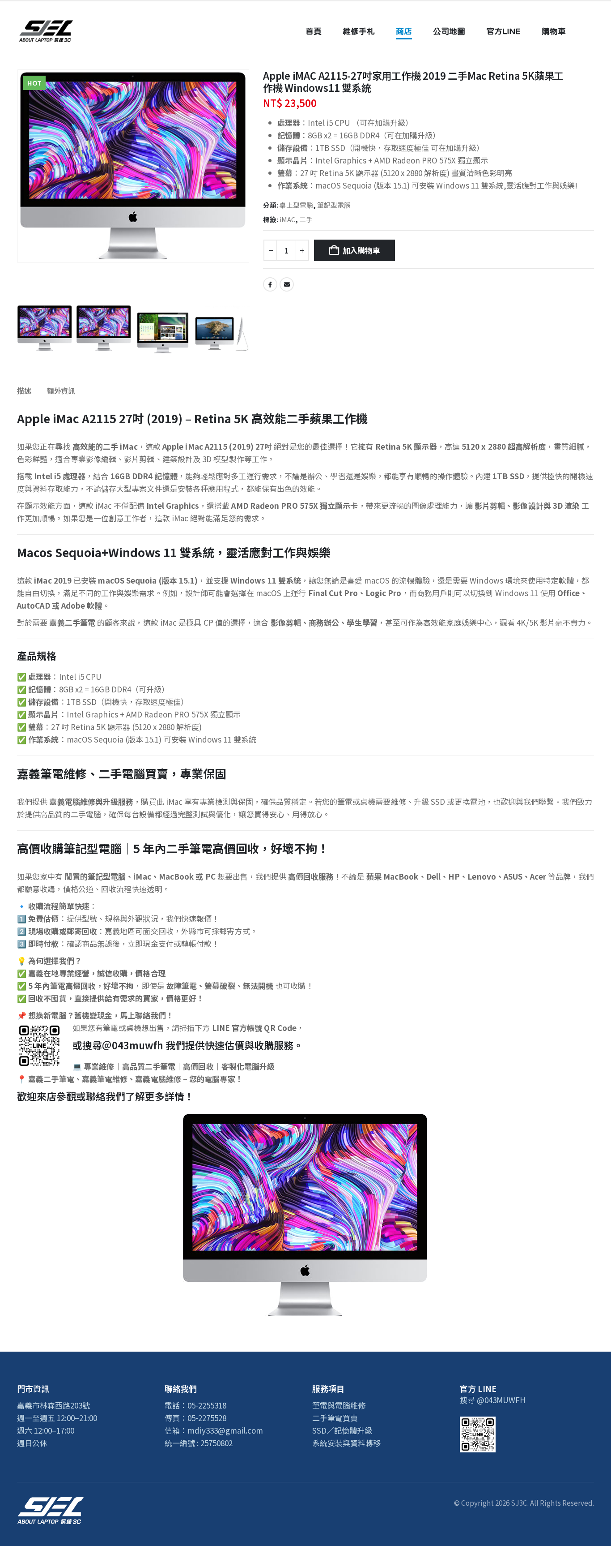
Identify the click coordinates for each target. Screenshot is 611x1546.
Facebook (270, 284)
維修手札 (359, 31)
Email (287, 284)
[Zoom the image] (50, 1503)
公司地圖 (449, 31)
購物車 (554, 31)
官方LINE (503, 31)
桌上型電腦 (296, 205)
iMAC (287, 219)
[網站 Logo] (46, 31)
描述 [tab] (24, 390)
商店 (404, 31)
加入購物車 (361, 250)
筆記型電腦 (334, 205)
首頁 (314, 31)
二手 (306, 219)
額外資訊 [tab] (61, 390)
